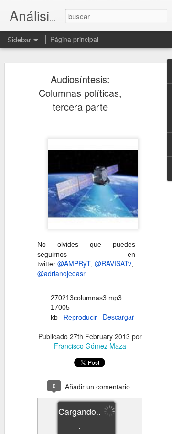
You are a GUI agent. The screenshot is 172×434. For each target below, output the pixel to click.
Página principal (74, 39)
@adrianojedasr (61, 273)
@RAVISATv (113, 263)
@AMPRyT (74, 263)
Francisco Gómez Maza (90, 346)
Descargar (118, 316)
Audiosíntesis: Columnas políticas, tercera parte (80, 93)
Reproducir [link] (80, 317)
